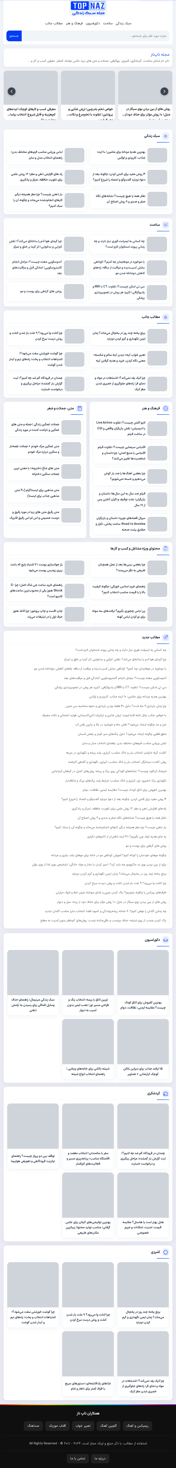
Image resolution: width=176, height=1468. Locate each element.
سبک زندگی (123, 23)
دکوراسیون (93, 23)
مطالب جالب (54, 23)
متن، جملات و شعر (60, 408)
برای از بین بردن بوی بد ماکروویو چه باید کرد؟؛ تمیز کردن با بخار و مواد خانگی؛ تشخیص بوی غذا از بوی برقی (99, 864)
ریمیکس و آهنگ (137, 1425)
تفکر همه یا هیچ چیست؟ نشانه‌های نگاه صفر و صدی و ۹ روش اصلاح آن (121, 818)
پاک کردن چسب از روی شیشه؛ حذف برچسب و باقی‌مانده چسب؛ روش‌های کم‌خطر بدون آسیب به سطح (103, 920)
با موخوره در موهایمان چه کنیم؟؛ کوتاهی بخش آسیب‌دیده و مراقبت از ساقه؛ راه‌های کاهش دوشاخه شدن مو (100, 668)
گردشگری (153, 1093)
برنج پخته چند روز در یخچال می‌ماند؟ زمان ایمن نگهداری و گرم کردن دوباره (119, 874)
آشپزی (155, 1252)
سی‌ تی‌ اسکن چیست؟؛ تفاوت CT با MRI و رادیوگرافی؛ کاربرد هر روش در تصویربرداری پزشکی (110, 687)
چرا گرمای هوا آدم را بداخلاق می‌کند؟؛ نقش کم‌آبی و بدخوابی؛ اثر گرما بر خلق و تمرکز (115, 659)
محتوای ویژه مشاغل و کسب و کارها (135, 548)
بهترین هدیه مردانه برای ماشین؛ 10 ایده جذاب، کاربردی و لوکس (127, 696)
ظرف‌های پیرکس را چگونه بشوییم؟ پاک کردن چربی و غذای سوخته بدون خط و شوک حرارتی (111, 892)
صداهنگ (33, 1425)
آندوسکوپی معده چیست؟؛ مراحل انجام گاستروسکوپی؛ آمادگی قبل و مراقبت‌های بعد (115, 678)
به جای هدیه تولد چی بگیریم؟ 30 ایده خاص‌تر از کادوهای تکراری (126, 836)
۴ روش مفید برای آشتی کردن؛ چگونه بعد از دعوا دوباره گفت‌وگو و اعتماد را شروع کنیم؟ (113, 799)
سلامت (107, 23)
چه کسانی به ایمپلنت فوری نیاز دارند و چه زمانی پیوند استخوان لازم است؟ (120, 650)
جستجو (14, 36)
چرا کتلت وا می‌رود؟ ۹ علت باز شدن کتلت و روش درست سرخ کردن (125, 883)
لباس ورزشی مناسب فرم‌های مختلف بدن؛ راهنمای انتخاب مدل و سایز (124, 743)
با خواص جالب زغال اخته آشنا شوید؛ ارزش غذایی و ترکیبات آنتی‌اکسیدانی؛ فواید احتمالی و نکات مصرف (104, 715)
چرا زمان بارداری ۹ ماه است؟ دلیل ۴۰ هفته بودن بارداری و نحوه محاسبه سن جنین (116, 706)
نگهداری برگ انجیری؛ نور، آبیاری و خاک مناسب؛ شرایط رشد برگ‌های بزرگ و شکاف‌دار (115, 781)
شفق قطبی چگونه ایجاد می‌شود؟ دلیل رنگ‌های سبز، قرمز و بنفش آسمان (122, 734)
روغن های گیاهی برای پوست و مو (146, 846)
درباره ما (100, 1458)
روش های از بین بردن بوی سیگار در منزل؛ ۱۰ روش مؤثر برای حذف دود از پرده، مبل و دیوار (111, 902)
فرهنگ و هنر (74, 23)
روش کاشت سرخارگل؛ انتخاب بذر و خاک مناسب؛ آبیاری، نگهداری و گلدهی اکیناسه (117, 762)
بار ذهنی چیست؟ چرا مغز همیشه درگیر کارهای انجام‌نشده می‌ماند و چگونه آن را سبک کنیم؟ (110, 827)
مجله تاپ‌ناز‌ (88, 8)
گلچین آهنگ (108, 1425)
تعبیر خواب (83, 1425)
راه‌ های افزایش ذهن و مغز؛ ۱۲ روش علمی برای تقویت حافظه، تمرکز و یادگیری (119, 808)
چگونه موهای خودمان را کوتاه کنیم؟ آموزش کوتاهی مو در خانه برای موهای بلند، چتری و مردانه (108, 855)
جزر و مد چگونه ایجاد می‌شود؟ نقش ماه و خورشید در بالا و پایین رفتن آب (120, 724)
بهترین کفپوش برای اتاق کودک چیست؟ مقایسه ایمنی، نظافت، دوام (124, 790)
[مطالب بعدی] (12, 91)
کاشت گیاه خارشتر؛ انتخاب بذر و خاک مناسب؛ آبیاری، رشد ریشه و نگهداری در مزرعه (116, 753)
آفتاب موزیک (57, 1425)
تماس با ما (77, 1458)
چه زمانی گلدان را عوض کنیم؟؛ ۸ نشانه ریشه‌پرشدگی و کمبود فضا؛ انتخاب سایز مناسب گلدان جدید (105, 911)
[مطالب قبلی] (164, 91)
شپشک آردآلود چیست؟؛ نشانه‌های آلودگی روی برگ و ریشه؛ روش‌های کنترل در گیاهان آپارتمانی (109, 771)
